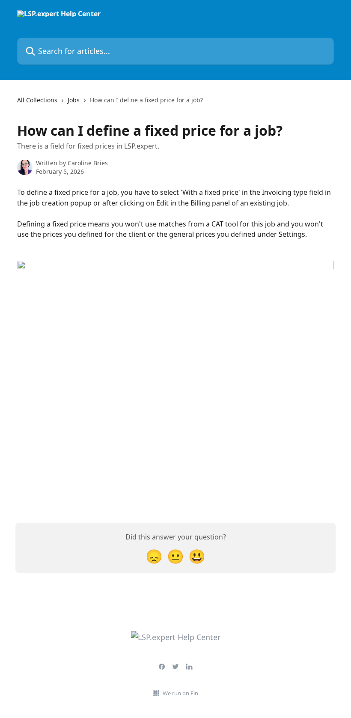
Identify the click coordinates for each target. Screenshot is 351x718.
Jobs (74, 100)
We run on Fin (180, 693)
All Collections (37, 100)
